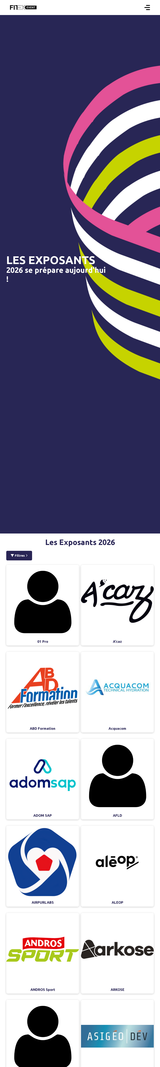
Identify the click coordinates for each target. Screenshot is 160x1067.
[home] (23, 7)
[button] (147, 7)
